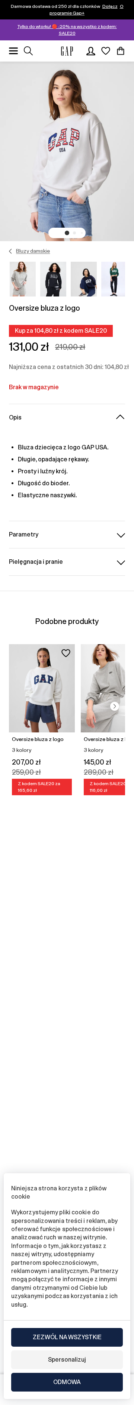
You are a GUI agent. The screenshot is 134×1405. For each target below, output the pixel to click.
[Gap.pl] (67, 51)
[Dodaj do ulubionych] (66, 653)
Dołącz (110, 6)
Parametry (23, 534)
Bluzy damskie (33, 251)
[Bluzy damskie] (10, 251)
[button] (67, 233)
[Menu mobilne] (13, 50)
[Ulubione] (105, 50)
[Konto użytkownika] (90, 50)
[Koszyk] (120, 50)
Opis (15, 417)
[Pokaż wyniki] (28, 50)
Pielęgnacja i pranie (36, 561)
